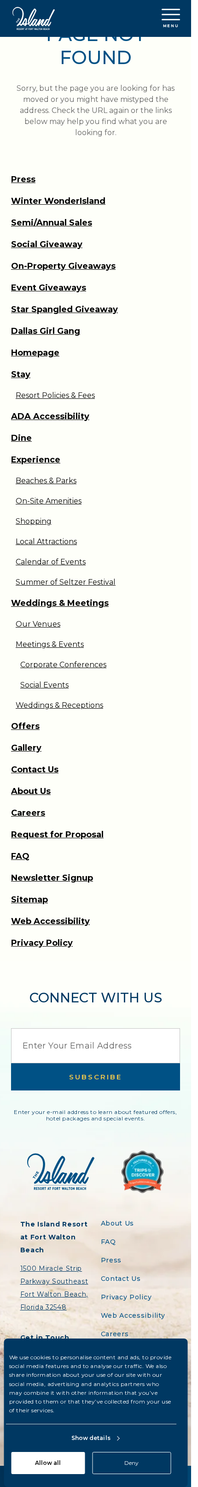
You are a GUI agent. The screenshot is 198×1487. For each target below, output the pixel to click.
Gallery (26, 748)
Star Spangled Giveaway (64, 309)
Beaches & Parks (46, 480)
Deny (131, 1462)
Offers (25, 726)
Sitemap (29, 900)
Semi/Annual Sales (51, 223)
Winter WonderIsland (58, 201)
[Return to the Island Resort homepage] (33, 18)
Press (23, 179)
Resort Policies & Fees (55, 395)
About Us (31, 791)
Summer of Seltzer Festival (66, 582)
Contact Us (34, 769)
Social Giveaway (46, 244)
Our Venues (38, 624)
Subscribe (95, 1076)
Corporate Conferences (63, 664)
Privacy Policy (42, 943)
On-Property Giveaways (63, 266)
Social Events (44, 685)
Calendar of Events (51, 561)
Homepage (35, 353)
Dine (21, 438)
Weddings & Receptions (59, 705)
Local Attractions (46, 541)
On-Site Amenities (49, 501)
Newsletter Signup (52, 878)
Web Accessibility (50, 921)
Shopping (34, 521)
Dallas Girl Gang (45, 331)
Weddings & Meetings (60, 603)
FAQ (20, 856)
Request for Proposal (57, 834)
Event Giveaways (48, 288)
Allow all (48, 1462)
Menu (171, 26)
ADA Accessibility (50, 416)
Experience (35, 460)
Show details (91, 1437)
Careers (28, 813)
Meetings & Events (50, 644)
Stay (20, 374)
